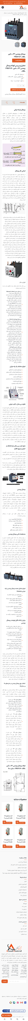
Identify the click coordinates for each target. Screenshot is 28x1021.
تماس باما (24, 906)
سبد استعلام (24, 934)
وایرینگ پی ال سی (23, 862)
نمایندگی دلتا (24, 895)
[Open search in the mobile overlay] (17, 1019)
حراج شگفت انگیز (23, 892)
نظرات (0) (13, 102)
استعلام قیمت (18, 60)
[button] (17, 822)
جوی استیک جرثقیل (22, 867)
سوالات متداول (23, 915)
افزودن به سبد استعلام (18, 90)
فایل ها (6, 102)
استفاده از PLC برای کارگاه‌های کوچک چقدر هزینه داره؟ (14, 873)
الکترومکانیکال (21, 13)
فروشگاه (25, 903)
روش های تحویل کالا (22, 917)
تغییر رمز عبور (24, 929)
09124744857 (19, 3)
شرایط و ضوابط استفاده (21, 912)
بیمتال (15, 13)
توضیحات (22, 102)
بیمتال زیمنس (10, 13)
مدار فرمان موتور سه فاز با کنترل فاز (19, 865)
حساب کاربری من (23, 931)
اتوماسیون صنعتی (23, 884)
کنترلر (25, 881)
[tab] (22, 103)
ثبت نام (25, 926)
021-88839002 (9, 3)
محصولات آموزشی (23, 890)
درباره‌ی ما (24, 909)
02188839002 (23, 977)
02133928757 (14, 975)
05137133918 (5, 977)
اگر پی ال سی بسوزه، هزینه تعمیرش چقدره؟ (17, 870)
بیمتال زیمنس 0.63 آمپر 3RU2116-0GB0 (15, 13)
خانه (26, 13)
